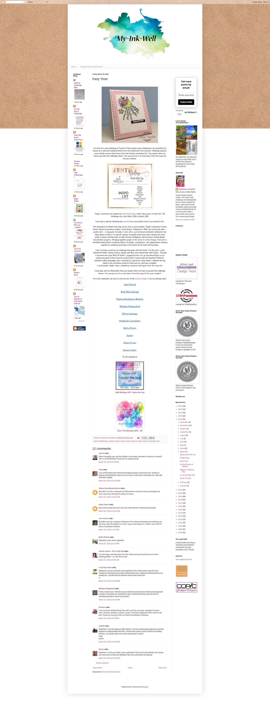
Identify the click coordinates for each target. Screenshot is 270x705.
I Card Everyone (105, 567)
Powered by (179, 112)
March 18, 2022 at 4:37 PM (109, 544)
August (183, 435)
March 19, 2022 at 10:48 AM (109, 581)
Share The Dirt (185, 478)
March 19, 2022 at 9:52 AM (109, 560)
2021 (180, 490)
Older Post (162, 668)
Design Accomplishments (92, 66)
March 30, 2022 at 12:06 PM (109, 658)
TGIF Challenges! (78, 175)
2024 (180, 413)
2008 (180, 533)
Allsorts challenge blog (78, 85)
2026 (180, 406)
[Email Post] (138, 438)
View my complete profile (185, 220)
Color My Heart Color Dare (78, 137)
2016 (180, 506)
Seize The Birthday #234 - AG (129, 431)
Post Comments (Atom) (111, 672)
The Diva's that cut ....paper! (78, 225)
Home (73, 66)
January (183, 486)
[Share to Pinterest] (153, 437)
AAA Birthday (103, 441)
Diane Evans (104, 505)
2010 (180, 526)
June (182, 442)
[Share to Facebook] (150, 437)
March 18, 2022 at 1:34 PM (109, 530)
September (184, 432)
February (183, 482)
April (182, 448)
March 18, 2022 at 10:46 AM (109, 481)
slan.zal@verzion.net (184, 559)
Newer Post (97, 668)
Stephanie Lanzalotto (186, 189)
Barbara (102, 607)
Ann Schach (103, 518)
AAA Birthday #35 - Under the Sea (129, 392)
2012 (180, 519)
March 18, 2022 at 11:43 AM (109, 511)
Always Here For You (188, 455)
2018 (180, 500)
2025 (180, 409)
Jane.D (101, 453)
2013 (180, 516)
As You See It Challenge (78, 111)
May (182, 445)
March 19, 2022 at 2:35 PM (109, 618)
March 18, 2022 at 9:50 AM (109, 462)
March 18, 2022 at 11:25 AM (109, 497)
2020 (180, 493)
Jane (101, 470)
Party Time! (184, 461)
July (182, 439)
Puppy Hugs (184, 458)
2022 (180, 419)
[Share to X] (148, 437)
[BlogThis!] (145, 437)
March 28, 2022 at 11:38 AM (109, 642)
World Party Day (128, 214)
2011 (180, 523)
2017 (180, 503)
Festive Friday (125, 441)
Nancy (101, 649)
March (182, 452)
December (184, 422)
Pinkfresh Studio (136, 441)
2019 (180, 496)
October (183, 429)
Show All (81, 321)
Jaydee (102, 626)
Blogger (145, 687)
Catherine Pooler (114, 441)
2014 (180, 513)
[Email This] (142, 437)
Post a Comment (102, 663)
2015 (180, 510)
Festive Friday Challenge (145, 279)
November (184, 425)
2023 (180, 416)
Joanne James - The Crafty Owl (111, 551)
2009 (180, 529)
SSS (158, 441)
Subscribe (186, 102)
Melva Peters (104, 537)
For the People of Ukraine (186, 465)
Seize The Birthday (149, 441)
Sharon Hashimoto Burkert (109, 488)
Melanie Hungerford (106, 589)
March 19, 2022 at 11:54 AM (109, 600)
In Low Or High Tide (187, 475)
